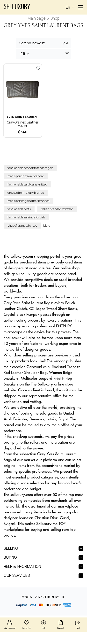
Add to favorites (38, 68)
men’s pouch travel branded (25, 176)
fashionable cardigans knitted (27, 184)
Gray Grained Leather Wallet (22, 124)
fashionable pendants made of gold (30, 168)
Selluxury (17, 7)
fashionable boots (19, 209)
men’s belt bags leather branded (28, 201)
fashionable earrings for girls (26, 217)
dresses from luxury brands (25, 193)
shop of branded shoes (22, 226)
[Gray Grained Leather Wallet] (22, 88)
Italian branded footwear (57, 209)
